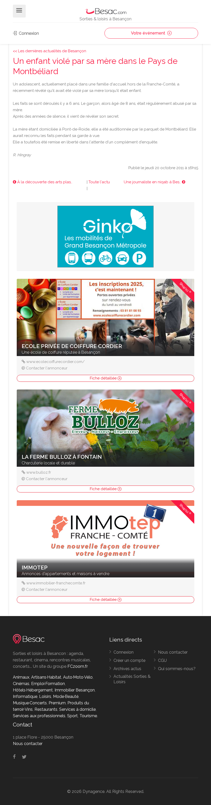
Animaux (21, 677)
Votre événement (148, 33)
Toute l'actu (99, 182)
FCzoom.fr (77, 666)
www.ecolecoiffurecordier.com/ (55, 361)
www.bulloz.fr (38, 472)
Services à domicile (77, 709)
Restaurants (45, 709)
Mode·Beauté (65, 696)
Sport (72, 715)
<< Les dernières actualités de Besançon (49, 51)
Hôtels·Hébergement (33, 690)
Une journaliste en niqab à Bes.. (153, 182)
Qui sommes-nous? (177, 668)
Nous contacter (173, 652)
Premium (57, 702)
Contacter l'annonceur (46, 368)
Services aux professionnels (39, 715)
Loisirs (45, 696)
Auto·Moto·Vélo (78, 677)
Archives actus (127, 668)
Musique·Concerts (30, 702)
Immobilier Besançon (75, 690)
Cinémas (21, 683)
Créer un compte (129, 660)
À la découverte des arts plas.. (44, 182)
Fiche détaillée (104, 378)
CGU (162, 660)
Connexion (28, 33)
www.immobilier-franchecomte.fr (55, 583)
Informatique (25, 696)
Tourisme (88, 715)
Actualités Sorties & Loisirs (132, 679)
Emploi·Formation (48, 683)
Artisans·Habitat (46, 677)
